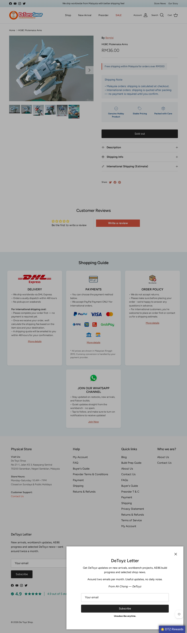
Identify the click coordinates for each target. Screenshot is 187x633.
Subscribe (125, 608)
